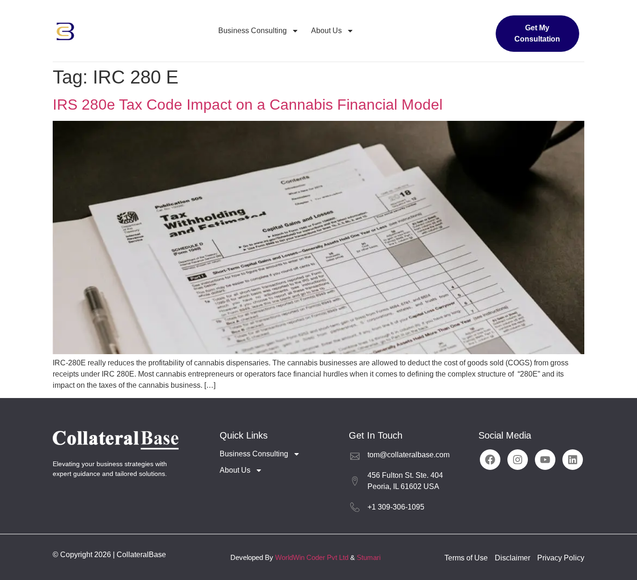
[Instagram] (517, 459)
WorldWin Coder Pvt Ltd (311, 557)
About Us (326, 31)
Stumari (369, 557)
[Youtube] (545, 459)
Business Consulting (252, 31)
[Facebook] (490, 459)
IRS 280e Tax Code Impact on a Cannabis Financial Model (248, 104)
